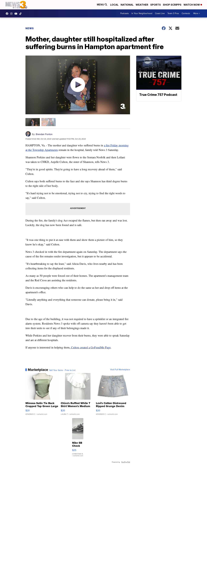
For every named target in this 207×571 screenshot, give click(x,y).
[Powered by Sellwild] (125, 462)
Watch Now (192, 4)
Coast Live (160, 13)
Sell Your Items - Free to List (62, 370)
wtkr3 (12, 13)
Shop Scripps (172, 4)
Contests (186, 13)
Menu (101, 4)
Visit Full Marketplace (120, 370)
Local (114, 4)
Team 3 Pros (173, 13)
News (29, 28)
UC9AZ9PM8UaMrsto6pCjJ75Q (17, 13)
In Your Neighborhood (142, 13)
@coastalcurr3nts (21, 13)
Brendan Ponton (44, 134)
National (127, 4)
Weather (142, 4)
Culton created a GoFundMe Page (90, 347)
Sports (155, 4)
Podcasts (124, 13)
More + (196, 13)
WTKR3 (8, 13)
